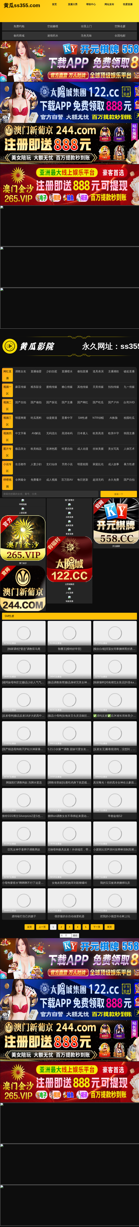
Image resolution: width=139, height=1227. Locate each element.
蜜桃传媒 (51, 386)
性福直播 (69, 508)
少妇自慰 (51, 371)
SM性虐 (82, 417)
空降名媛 (120, 26)
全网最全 (20, 479)
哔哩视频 (23, 504)
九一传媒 (129, 386)
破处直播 (129, 371)
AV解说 (36, 433)
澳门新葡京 (69, 500)
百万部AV (67, 479)
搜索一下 (118, 494)
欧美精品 (36, 448)
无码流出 (51, 433)
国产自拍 (20, 402)
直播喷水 (67, 371)
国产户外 (113, 402)
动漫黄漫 (51, 417)
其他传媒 (82, 386)
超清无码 (98, 479)
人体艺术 (129, 448)
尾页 (109, 927)
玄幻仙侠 (51, 464)
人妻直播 (23, 513)
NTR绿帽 (98, 417)
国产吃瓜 (98, 402)
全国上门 (86, 26)
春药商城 (19, 35)
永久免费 (113, 479)
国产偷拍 (36, 402)
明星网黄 (20, 417)
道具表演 (98, 371)
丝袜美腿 (98, 448)
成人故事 (113, 464)
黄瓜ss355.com (22, 5)
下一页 (96, 927)
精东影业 (36, 386)
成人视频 (51, 479)
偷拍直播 (82, 371)
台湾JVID (129, 402)
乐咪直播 (69, 517)
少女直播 (69, 593)
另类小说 (67, 464)
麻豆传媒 (20, 386)
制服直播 (69, 601)
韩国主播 (129, 433)
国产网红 (82, 402)
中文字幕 (20, 433)
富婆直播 (69, 534)
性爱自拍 (67, 448)
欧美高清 (98, 433)
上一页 (42, 927)
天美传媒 (98, 386)
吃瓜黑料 (36, 417)
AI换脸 (114, 417)
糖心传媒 (67, 386)
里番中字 (67, 417)
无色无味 (86, 35)
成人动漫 (82, 448)
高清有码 (67, 433)
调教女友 (20, 371)
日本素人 (82, 433)
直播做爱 (36, 371)
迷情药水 (52, 35)
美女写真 (113, 448)
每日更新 (82, 479)
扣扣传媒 (113, 386)
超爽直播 (69, 525)
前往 (75, 935)
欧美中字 (113, 433)
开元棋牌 (116, 546)
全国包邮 (120, 35)
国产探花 (51, 402)
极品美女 (20, 448)
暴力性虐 (129, 464)
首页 (29, 927)
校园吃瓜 (129, 417)
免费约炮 (19, 26)
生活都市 (20, 464)
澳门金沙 (23, 563)
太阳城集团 (69, 584)
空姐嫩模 (52, 26)
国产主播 (67, 402)
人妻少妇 (36, 464)
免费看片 (36, 479)
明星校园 (82, 464)
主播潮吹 (113, 371)
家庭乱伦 (98, 464)
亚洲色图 (51, 448)
